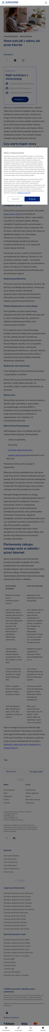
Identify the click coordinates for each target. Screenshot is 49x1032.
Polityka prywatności (23, 193)
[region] (24, 176)
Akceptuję (32, 199)
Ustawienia (15, 199)
